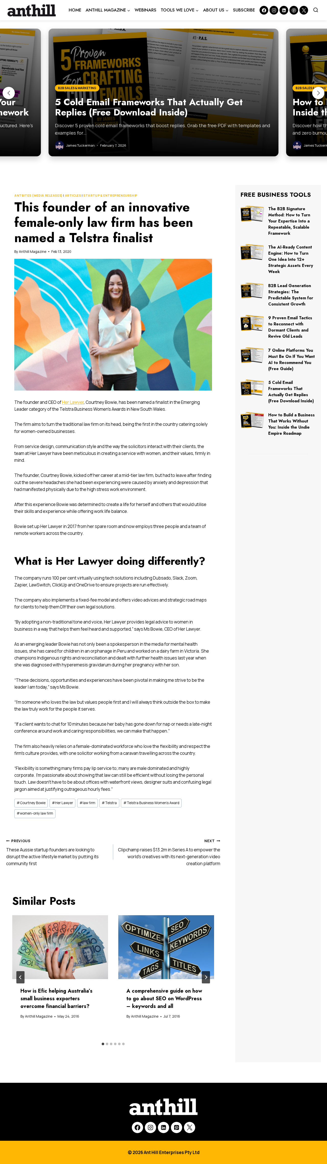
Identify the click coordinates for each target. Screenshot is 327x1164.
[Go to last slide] (20, 977)
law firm (87, 803)
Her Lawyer (73, 402)
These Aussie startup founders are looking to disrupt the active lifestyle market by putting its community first (52, 852)
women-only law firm (35, 813)
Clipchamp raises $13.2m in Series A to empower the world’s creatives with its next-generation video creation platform (169, 852)
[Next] (206, 977)
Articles (73, 195)
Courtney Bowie (31, 803)
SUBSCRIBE (244, 10)
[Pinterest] (293, 10)
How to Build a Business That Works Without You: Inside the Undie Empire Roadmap (291, 424)
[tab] (103, 1044)
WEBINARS (145, 10)
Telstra (109, 803)
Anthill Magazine (32, 251)
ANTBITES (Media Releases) (38, 195)
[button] (9, 93)
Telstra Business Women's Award (151, 803)
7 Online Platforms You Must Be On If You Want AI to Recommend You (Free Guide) (291, 359)
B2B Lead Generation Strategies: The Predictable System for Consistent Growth (290, 295)
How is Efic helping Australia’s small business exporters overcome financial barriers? (56, 998)
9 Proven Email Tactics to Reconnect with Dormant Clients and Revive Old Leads (290, 327)
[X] (189, 1127)
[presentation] (60, 947)
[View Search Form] (316, 10)
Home (75, 10)
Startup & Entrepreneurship (110, 195)
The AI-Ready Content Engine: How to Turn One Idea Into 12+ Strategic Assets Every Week (290, 259)
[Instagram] (274, 10)
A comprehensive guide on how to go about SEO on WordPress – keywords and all (164, 998)
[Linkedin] (283, 10)
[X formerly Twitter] (303, 10)
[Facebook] (264, 10)
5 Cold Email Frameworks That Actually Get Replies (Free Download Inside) (291, 392)
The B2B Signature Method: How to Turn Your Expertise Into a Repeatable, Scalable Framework (289, 221)
